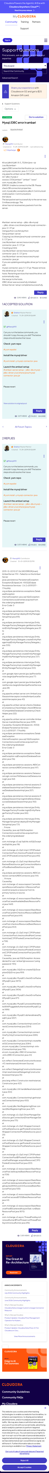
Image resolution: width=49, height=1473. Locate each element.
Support (24, 28)
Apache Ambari (16, 130)
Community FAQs (12, 1397)
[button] (45, 155)
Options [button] (9, 108)
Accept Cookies (25, 1467)
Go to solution (36, 117)
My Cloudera (9, 1403)
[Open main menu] (46, 40)
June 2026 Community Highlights (17, 1300)
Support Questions (12, 104)
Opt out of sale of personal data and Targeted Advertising (24, 1452)
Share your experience (22, 87)
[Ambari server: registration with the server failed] (2, 427)
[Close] (45, 1408)
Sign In (7, 40)
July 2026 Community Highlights (17, 1293)
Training (25, 21)
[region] (24, 1438)
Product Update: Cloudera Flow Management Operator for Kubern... (22, 1319)
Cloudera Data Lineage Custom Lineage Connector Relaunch (24, 1309)
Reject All (24, 1460)
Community (11, 21)
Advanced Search (10, 78)
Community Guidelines (16, 1391)
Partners (36, 21)
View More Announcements (24, 1336)
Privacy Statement (33, 1446)
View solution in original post (15, 403)
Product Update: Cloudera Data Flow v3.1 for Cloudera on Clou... (22, 1329)
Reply (40, 292)
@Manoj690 (11, 327)
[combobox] (24, 71)
